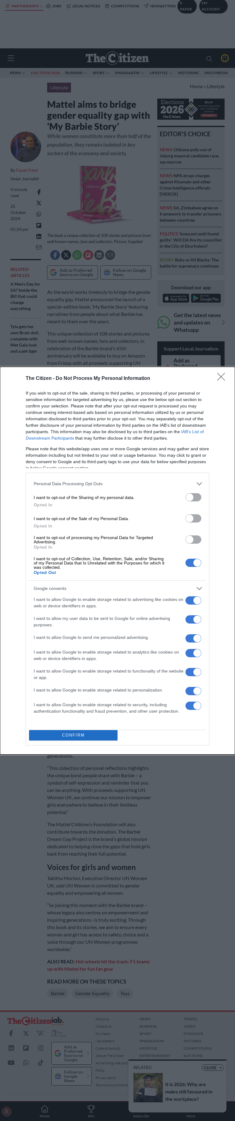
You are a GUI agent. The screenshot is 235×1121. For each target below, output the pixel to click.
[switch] (193, 497)
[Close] (223, 378)
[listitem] (117, 484)
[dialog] (117, 561)
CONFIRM (73, 735)
